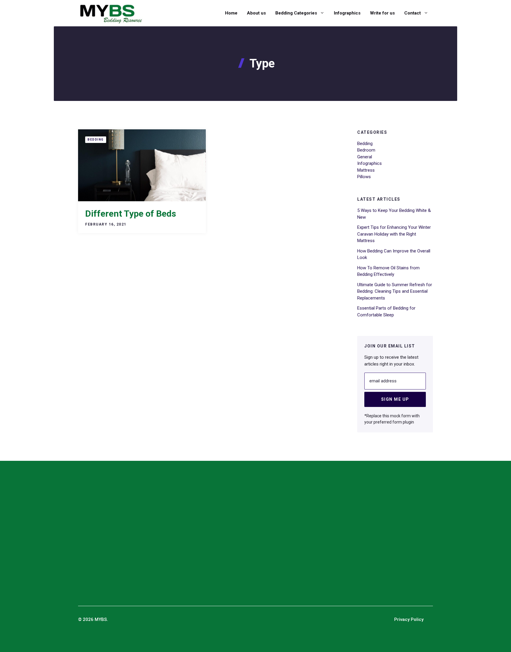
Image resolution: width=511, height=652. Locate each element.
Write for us (382, 13)
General (364, 157)
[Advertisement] (186, 536)
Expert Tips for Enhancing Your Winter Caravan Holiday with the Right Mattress (394, 234)
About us (256, 13)
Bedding (96, 139)
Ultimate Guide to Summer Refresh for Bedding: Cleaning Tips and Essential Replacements (394, 291)
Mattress (366, 170)
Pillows (364, 176)
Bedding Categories (296, 13)
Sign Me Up (395, 399)
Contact (412, 13)
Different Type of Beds (130, 213)
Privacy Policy (408, 619)
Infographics (347, 13)
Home (231, 13)
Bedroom (366, 150)
